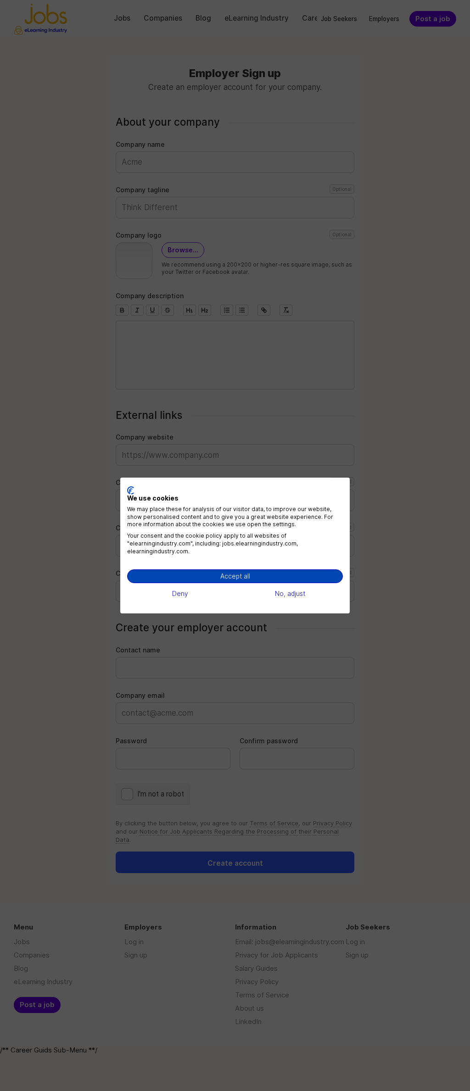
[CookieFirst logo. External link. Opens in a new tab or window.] (130, 490)
